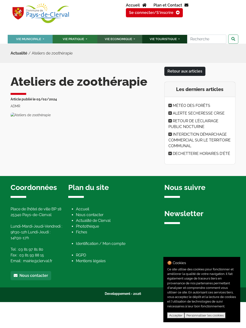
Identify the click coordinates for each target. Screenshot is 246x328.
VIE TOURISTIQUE (164, 39)
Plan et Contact (168, 5)
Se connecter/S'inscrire (151, 12)
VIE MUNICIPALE (29, 39)
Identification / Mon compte (100, 243)
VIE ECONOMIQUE (119, 39)
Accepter (176, 315)
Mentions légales (91, 261)
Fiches (81, 232)
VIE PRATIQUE (74, 39)
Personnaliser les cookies (205, 315)
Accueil (133, 5)
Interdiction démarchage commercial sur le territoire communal (199, 140)
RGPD (81, 255)
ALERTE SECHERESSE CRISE (199, 113)
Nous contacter (33, 275)
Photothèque (87, 226)
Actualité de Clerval (93, 220)
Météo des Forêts (191, 105)
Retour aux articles (184, 71)
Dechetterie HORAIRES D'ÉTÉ (201, 153)
